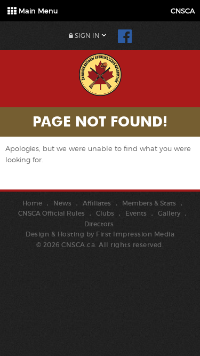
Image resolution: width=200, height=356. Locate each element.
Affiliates (97, 203)
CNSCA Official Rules (51, 213)
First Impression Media (135, 234)
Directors (99, 224)
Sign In (86, 35)
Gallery (169, 213)
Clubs (105, 213)
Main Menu (37, 10)
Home (32, 203)
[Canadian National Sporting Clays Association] (100, 73)
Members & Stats (149, 203)
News (62, 203)
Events (136, 213)
